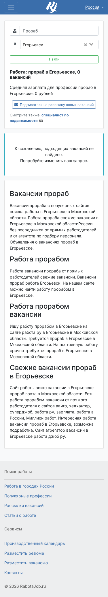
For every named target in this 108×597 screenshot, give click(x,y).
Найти (54, 59)
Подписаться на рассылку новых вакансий (56, 104)
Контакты (13, 572)
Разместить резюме (24, 553)
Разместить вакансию (26, 562)
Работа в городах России (29, 486)
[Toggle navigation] (11, 7)
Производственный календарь (34, 543)
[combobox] (72, 45)
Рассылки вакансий (23, 505)
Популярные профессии (28, 495)
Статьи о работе (20, 515)
